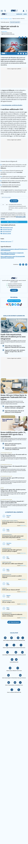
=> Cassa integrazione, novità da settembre (11, 105)
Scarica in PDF (23, 53)
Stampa (18, 53)
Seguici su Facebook (15, 300)
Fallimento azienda (6, 233)
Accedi (25, 14)
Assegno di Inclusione (7, 499)
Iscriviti (14, 290)
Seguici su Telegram (14, 221)
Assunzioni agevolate (15, 22)
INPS (4, 318)
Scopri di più (19, 14)
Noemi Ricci (4, 31)
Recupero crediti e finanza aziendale (10, 520)
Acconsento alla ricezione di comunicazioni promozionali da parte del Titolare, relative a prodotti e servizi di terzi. (18, 207)
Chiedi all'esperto (15, 622)
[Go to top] (25, 840)
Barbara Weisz (23, 525)
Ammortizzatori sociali (7, 227)
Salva (21, 53)
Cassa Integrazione (6, 231)
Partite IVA (4, 588)
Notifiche (26, 53)
